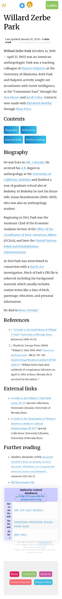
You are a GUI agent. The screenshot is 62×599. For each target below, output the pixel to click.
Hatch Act (37, 267)
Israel (26, 526)
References (28, 129)
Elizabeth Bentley (39, 103)
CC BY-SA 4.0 (42, 544)
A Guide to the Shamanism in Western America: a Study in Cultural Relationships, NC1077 (33, 423)
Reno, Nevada (28, 310)
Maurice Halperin (33, 68)
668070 (15, 364)
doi (13, 359)
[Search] (30, 5)
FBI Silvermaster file (22, 482)
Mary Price (23, 109)
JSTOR (52, 359)
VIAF (22, 510)
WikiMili (10, 5)
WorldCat (38, 510)
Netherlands (36, 522)
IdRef (16, 534)
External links (13, 139)
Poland (17, 526)
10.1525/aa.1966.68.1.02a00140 (31, 359)
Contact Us (29, 574)
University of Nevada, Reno (36, 334)
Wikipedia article (45, 542)
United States (21, 522)
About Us (45, 574)
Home (14, 574)
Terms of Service (20, 582)
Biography (11, 129)
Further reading (35, 139)
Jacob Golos (34, 97)
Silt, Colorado (35, 162)
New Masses (12, 97)
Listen (52, 5)
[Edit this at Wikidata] (31, 499)
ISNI (16, 510)
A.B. (23, 168)
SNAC (23, 534)
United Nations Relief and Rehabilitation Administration (30, 246)
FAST (28, 510)
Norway (48, 522)
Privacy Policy (43, 582)
